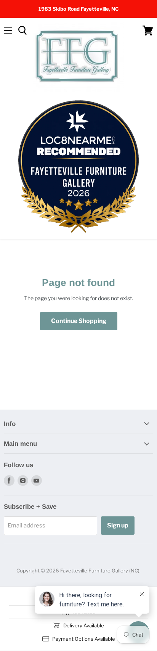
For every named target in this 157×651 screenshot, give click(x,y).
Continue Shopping (78, 321)
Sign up (117, 525)
